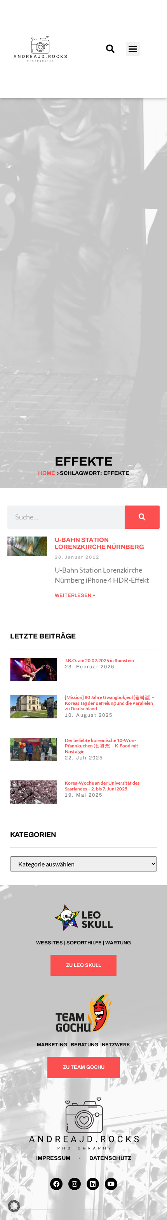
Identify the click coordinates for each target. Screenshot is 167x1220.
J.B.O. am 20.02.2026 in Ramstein (99, 660)
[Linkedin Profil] (93, 1184)
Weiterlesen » (75, 595)
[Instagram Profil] (74, 1184)
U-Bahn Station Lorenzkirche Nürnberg (99, 543)
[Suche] (142, 517)
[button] (110, 49)
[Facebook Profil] (56, 1184)
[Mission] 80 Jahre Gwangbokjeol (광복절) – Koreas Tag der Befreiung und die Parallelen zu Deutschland (109, 702)
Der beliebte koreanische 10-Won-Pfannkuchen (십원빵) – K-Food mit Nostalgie (101, 745)
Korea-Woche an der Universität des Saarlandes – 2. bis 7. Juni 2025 (102, 785)
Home (46, 473)
